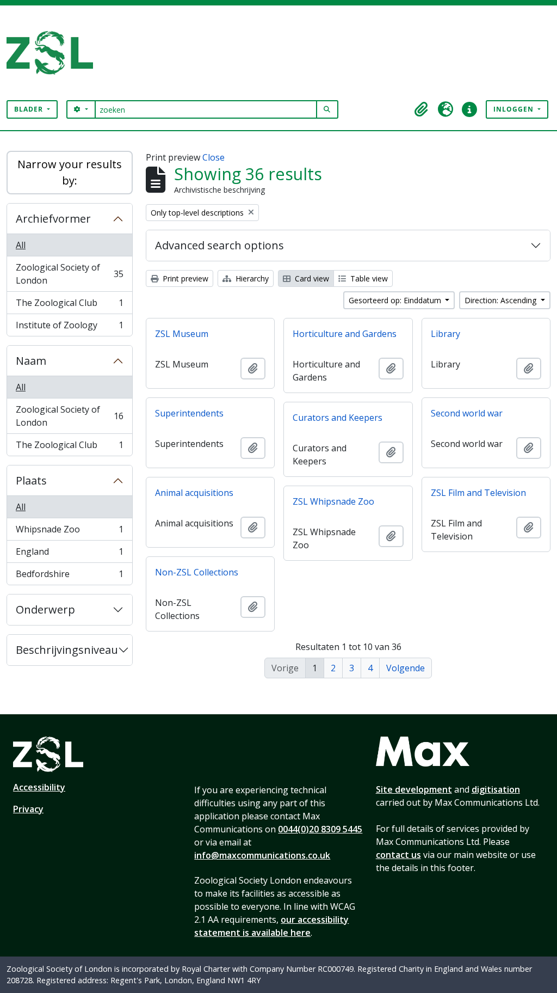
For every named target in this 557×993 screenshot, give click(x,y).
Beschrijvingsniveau (67, 649)
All (21, 245)
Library (445, 334)
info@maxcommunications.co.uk (262, 855)
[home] (54, 53)
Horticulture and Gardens (345, 334)
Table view (368, 278)
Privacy (28, 809)
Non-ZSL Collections (196, 572)
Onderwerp (45, 609)
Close (213, 157)
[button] (422, 109)
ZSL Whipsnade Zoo (333, 501)
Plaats (31, 480)
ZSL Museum (181, 334)
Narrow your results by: (69, 172)
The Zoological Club (69, 305)
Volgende (405, 668)
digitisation (496, 789)
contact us (398, 855)
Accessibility (39, 787)
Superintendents (189, 413)
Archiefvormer (53, 218)
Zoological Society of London (69, 273)
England (69, 554)
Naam (31, 360)
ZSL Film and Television (478, 493)
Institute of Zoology (69, 327)
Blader (29, 109)
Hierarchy (251, 278)
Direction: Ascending (502, 300)
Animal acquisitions (194, 493)
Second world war (467, 413)
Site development (414, 789)
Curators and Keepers (337, 418)
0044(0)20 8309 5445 (320, 829)
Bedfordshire (69, 576)
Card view (311, 278)
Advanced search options (219, 245)
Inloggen (514, 109)
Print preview (184, 278)
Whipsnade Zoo (69, 532)
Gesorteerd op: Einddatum (396, 300)
